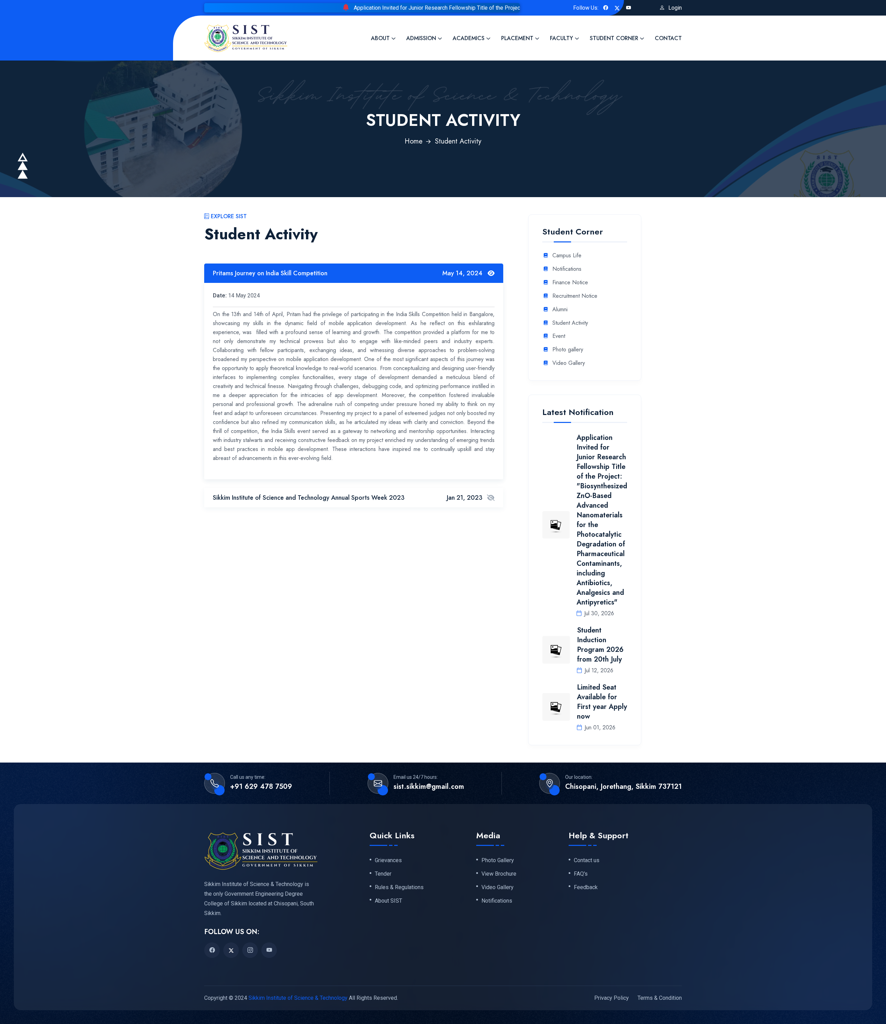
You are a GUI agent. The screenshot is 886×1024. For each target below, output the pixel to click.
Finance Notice (570, 282)
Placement (517, 38)
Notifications (566, 269)
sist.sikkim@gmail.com (429, 786)
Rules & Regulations (399, 887)
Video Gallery (568, 363)
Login (675, 7)
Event (558, 336)
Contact (668, 38)
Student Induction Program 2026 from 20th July (600, 644)
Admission (421, 38)
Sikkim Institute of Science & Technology (297, 997)
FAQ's (581, 873)
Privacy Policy (611, 997)
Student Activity (570, 323)
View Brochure (498, 873)
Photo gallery (567, 350)
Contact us (586, 860)
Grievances (388, 860)
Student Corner (614, 38)
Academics (469, 38)
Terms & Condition (660, 997)
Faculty (561, 38)
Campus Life (566, 255)
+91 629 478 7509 (261, 786)
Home (414, 141)
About (380, 38)
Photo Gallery (497, 860)
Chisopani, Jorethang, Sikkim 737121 (623, 786)
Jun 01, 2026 (600, 727)
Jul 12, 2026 (599, 670)
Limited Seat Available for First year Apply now (602, 701)
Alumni (560, 309)
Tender (383, 873)
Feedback (586, 887)
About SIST (388, 900)
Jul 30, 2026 (599, 613)
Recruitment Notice (574, 296)
